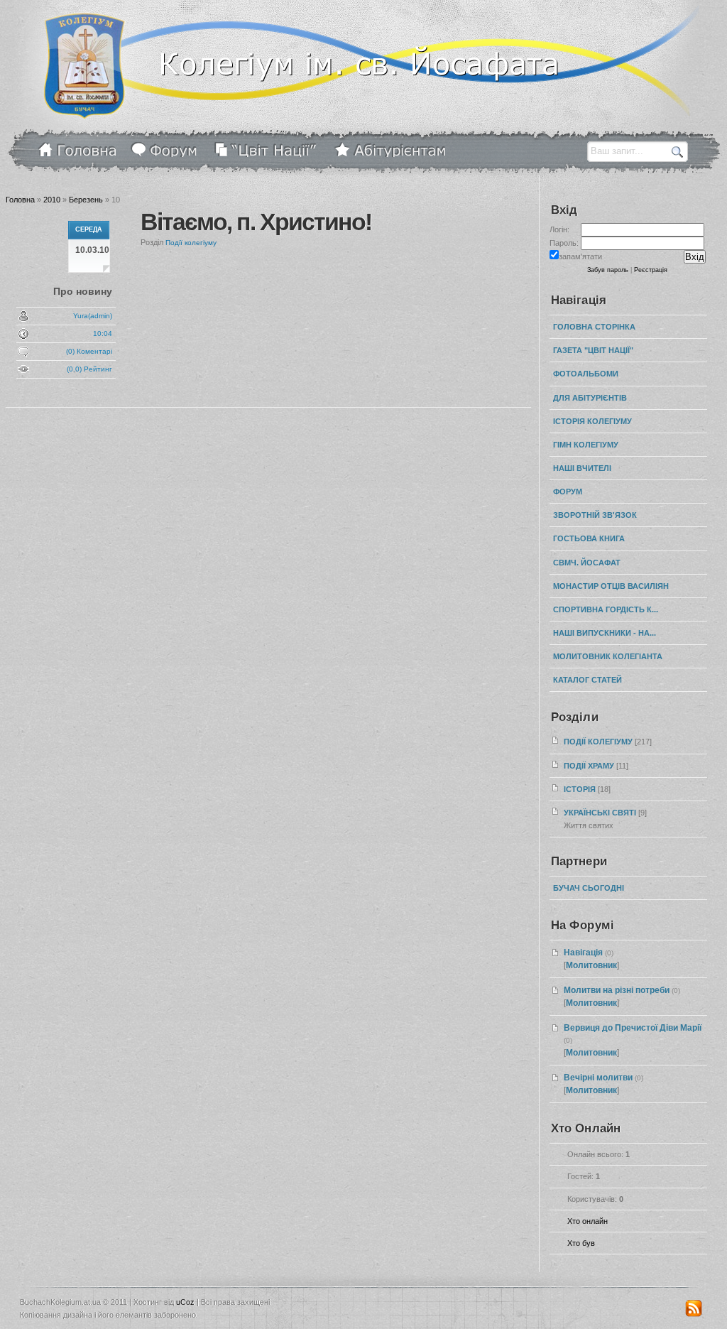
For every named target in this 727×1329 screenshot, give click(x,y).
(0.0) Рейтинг (89, 369)
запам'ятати (580, 256)
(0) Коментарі (89, 351)
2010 (51, 199)
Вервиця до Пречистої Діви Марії (632, 1028)
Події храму (589, 765)
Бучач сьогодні (588, 888)
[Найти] (678, 151)
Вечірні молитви (598, 1078)
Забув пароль (607, 269)
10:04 (102, 333)
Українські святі (600, 812)
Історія (580, 789)
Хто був (581, 1243)
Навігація (583, 953)
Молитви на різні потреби (616, 990)
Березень (86, 199)
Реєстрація (650, 269)
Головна (20, 199)
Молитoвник (591, 965)
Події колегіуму (191, 242)
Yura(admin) (92, 316)
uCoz (185, 1302)
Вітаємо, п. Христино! (256, 221)
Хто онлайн (587, 1221)
